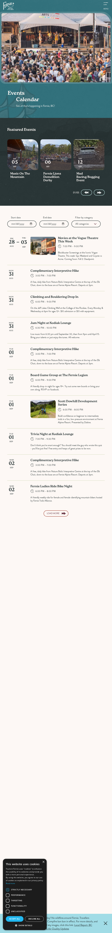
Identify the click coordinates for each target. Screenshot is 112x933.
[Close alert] (105, 923)
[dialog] (25, 894)
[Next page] (99, 192)
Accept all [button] (14, 919)
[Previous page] (86, 192)
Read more (10, 883)
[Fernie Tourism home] (8, 6)
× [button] (43, 862)
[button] (25, 925)
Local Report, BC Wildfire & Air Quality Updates (64, 927)
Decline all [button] (34, 919)
